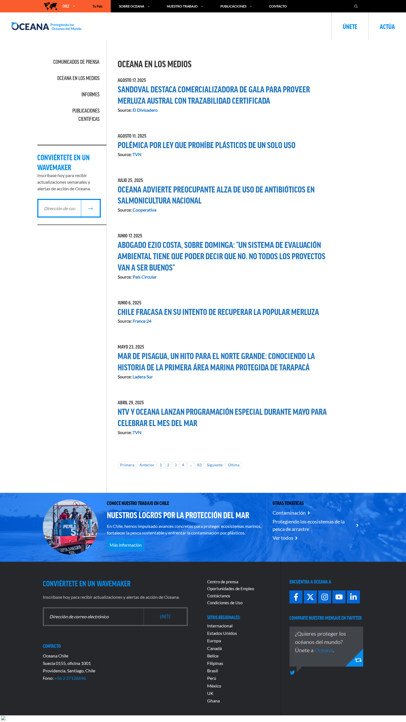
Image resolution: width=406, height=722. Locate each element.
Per (210, 678)
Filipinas (215, 663)
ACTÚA (387, 26)
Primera (127, 465)
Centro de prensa (222, 581)
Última (233, 465)
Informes (90, 94)
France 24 (142, 320)
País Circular (145, 276)
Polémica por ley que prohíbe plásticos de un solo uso (207, 144)
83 (199, 465)
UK (210, 693)
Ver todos (283, 538)
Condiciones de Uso (224, 602)
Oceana (324, 650)
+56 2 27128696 (70, 678)
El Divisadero (145, 110)
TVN (137, 154)
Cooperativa (144, 209)
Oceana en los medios (78, 78)
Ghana (213, 700)
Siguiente (215, 465)
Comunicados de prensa (76, 62)
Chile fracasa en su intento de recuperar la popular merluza (218, 311)
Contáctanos (218, 595)
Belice (212, 655)
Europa (214, 640)
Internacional (220, 625)
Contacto (278, 6)
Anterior (146, 465)
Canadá (214, 648)
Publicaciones (233, 6)
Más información (126, 544)
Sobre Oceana (131, 6)
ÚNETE (350, 26)
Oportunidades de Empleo (230, 588)
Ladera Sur (143, 376)
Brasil (212, 670)
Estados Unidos (222, 633)
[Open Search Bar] (356, 6)
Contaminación (289, 513)
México (214, 685)
